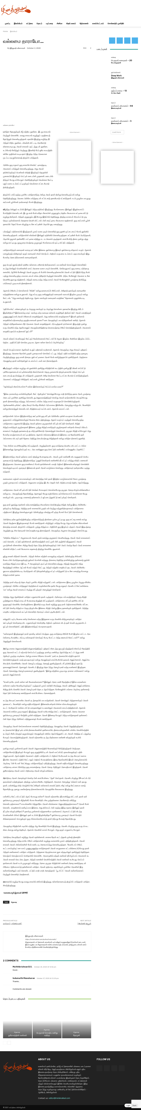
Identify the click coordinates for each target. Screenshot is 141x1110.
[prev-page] (4, 1043)
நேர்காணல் (84, 23)
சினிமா (59, 23)
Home (5, 31)
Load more (116, 132)
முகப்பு (7, 23)
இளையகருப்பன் (116, 108)
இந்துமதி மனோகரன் (17, 48)
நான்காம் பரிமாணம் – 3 (121, 121)
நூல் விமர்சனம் (115, 72)
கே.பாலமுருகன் (116, 63)
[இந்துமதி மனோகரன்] (5, 48)
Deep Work (116, 75)
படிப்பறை (49, 23)
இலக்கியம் (18, 23)
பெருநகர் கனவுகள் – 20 (121, 60)
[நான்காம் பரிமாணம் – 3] (103, 120)
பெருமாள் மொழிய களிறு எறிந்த (47, 1034)
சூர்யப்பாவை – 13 (119, 91)
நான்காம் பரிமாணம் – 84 (122, 106)
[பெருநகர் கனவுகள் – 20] (103, 60)
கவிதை (113, 57)
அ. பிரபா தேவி (115, 93)
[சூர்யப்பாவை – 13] (103, 90)
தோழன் (76, 1035)
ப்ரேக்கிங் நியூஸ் (84, 924)
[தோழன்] (76, 1020)
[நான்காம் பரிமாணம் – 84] (103, 105)
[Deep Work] (103, 75)
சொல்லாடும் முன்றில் (116, 23)
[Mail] (120, 40)
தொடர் (39, 23)
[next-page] (9, 1043)
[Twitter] (127, 40)
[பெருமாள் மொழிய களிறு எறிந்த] (47, 1020)
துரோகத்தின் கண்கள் (17, 1035)
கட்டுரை (29, 23)
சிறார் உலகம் (71, 23)
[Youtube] (135, 40)
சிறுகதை (14, 902)
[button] (134, 23)
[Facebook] (112, 40)
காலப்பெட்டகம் (98, 23)
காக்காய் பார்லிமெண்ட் (12, 924)
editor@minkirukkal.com (59, 1098)
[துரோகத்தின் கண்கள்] (17, 1020)
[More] (77, 57)
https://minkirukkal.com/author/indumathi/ (40, 939)
